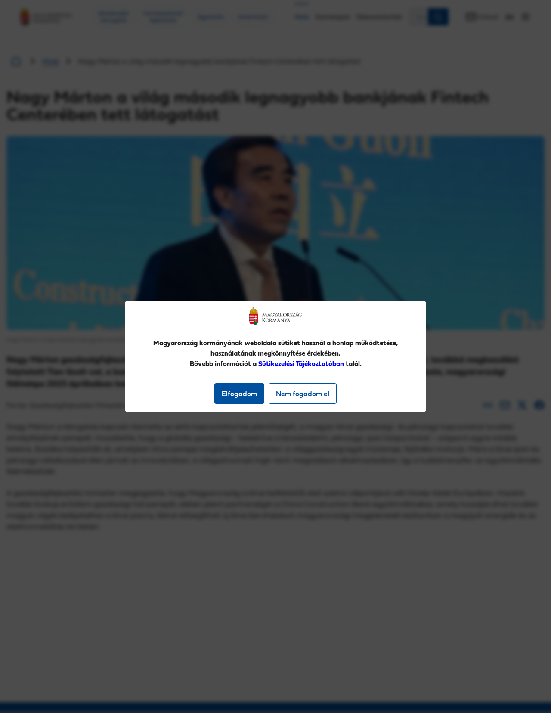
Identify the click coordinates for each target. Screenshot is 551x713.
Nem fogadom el (302, 393)
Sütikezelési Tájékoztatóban (301, 363)
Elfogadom (239, 393)
